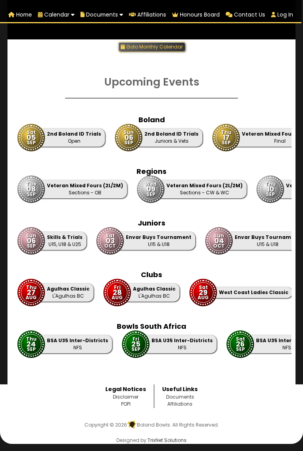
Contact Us (248, 15)
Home (23, 15)
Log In (284, 15)
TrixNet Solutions (167, 440)
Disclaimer (125, 396)
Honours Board (199, 15)
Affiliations (151, 15)
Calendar (57, 15)
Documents (102, 15)
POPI (126, 404)
